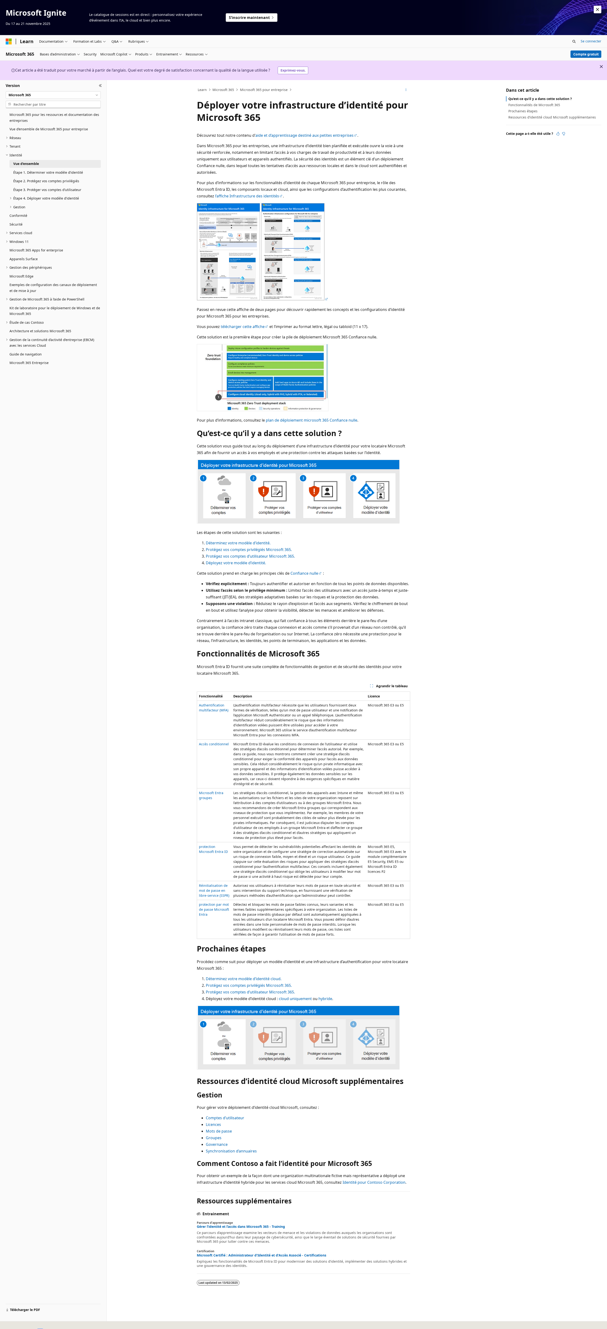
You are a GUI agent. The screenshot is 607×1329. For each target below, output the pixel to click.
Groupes (213, 1137)
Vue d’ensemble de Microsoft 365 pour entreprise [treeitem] (48, 129)
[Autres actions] (406, 90)
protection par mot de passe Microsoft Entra (214, 909)
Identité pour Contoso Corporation (374, 1182)
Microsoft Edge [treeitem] (21, 276)
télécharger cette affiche (243, 326)
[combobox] (53, 95)
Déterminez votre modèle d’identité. (238, 543)
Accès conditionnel (214, 744)
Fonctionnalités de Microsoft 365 (534, 105)
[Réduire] (100, 86)
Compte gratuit (586, 54)
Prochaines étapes (523, 111)
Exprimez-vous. (293, 70)
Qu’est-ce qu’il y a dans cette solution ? (540, 98)
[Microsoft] (9, 41)
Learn (202, 89)
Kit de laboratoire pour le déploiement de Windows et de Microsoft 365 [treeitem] (54, 311)
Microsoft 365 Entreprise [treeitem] (29, 362)
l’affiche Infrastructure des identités (247, 196)
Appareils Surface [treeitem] (23, 259)
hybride (325, 998)
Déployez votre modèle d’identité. (236, 562)
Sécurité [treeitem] (16, 224)
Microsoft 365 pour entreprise (264, 89)
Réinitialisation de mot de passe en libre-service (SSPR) (214, 890)
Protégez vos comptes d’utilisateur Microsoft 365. (250, 556)
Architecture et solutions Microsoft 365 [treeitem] (40, 331)
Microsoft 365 (223, 89)
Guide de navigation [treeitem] (25, 354)
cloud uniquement (295, 998)
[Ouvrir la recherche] (574, 41)
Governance (217, 1144)
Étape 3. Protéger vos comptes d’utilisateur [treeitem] (47, 189)
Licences (213, 1124)
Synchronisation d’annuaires (231, 1151)
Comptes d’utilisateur (225, 1117)
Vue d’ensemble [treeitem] (26, 163)
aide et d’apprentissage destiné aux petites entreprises (304, 135)
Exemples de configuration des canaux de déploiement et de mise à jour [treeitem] (53, 287)
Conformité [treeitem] (18, 215)
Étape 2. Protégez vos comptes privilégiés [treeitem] (46, 181)
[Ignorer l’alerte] (597, 9)
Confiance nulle (304, 573)
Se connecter (591, 41)
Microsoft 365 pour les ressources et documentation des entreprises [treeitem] (54, 117)
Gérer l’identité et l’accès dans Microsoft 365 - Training (241, 1226)
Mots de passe (219, 1131)
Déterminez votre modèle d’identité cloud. (243, 978)
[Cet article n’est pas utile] (563, 134)
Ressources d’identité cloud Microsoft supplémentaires (552, 117)
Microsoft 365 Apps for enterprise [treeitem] (36, 250)
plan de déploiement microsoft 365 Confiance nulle (311, 420)
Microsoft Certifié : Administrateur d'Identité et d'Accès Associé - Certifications (261, 1255)
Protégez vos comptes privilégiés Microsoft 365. (249, 549)
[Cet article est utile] (558, 134)
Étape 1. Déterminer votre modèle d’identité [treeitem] (48, 172)
